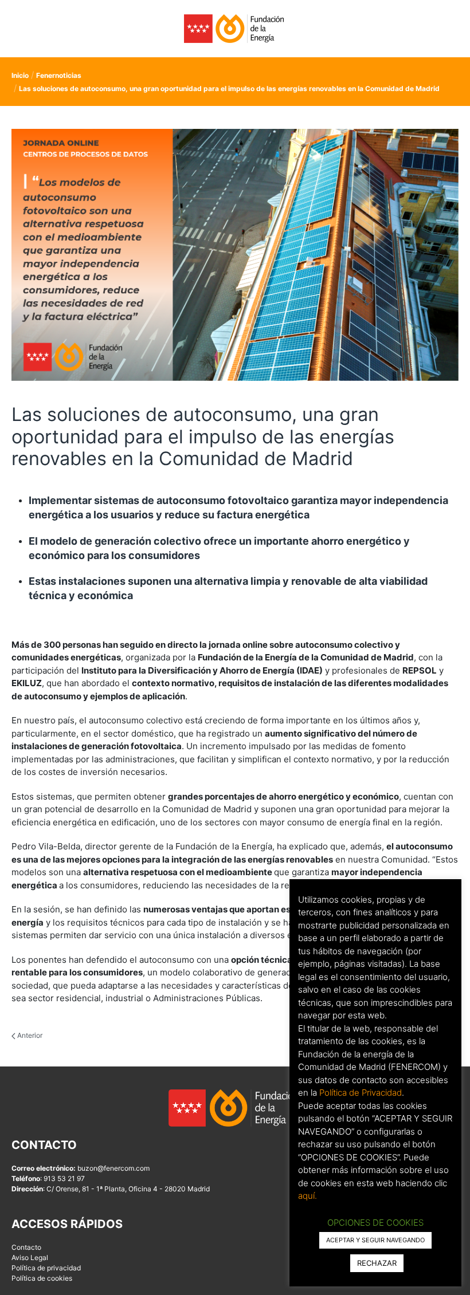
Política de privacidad (46, 1267)
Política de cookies (41, 1278)
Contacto (26, 1247)
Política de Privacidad (360, 1092)
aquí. (307, 1195)
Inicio (20, 75)
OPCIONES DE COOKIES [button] (375, 1222)
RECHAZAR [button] (377, 1263)
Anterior (28, 1035)
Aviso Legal (29, 1257)
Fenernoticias (58, 75)
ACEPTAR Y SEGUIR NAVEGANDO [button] (375, 1240)
